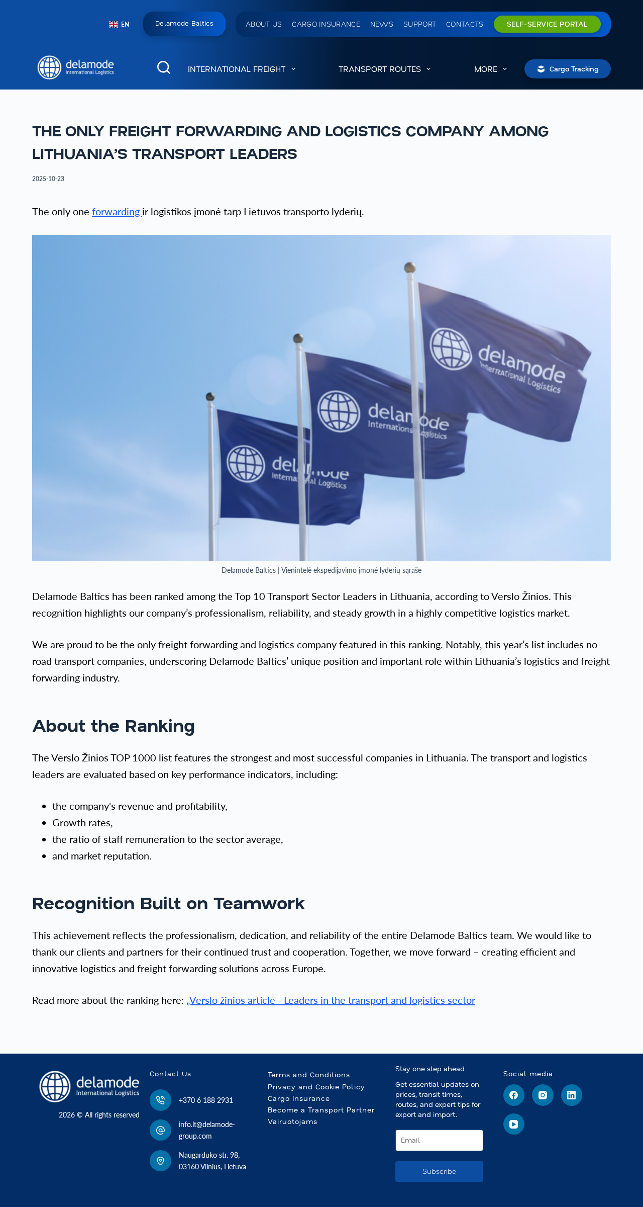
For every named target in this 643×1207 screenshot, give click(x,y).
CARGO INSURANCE (326, 24)
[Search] (163, 67)
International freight (236, 69)
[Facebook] (514, 1095)
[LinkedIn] (572, 1095)
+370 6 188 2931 (206, 1100)
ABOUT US (264, 24)
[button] (119, 25)
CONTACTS (464, 24)
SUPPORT (419, 24)
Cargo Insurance (299, 1098)
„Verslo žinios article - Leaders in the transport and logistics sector (330, 1000)
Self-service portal (547, 24)
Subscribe (439, 1171)
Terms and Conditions (309, 1074)
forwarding (117, 211)
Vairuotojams (292, 1121)
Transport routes (380, 69)
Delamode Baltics (184, 23)
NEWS (381, 24)
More (485, 69)
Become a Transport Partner (321, 1109)
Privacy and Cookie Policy (316, 1086)
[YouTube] (514, 1124)
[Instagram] (543, 1095)
